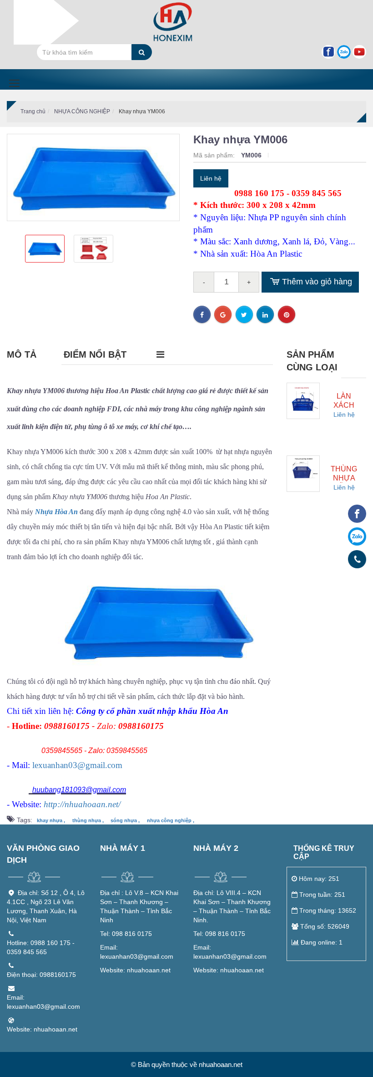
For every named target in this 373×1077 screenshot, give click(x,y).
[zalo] (357, 536)
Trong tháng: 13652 (327, 910)
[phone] (357, 559)
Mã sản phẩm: (215, 155)
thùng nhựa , (88, 820)
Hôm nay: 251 (319, 878)
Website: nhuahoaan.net (42, 1029)
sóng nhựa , (125, 820)
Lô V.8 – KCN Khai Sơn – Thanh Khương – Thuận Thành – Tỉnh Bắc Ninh (139, 906)
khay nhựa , (51, 820)
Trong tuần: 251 (322, 894)
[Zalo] (344, 52)
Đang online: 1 (322, 942)
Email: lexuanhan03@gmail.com (43, 1002)
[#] (303, 399)
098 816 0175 (126, 933)
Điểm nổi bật (95, 354)
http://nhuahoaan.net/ (82, 804)
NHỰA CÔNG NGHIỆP (82, 111)
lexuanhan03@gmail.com (77, 765)
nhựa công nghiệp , (170, 820)
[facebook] (357, 514)
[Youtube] (359, 52)
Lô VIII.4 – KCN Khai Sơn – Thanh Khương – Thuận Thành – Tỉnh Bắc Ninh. (232, 906)
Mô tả (21, 354)
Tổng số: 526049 (324, 926)
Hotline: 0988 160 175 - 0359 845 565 (41, 947)
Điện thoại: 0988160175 (41, 974)
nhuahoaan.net (135, 970)
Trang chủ (32, 111)
